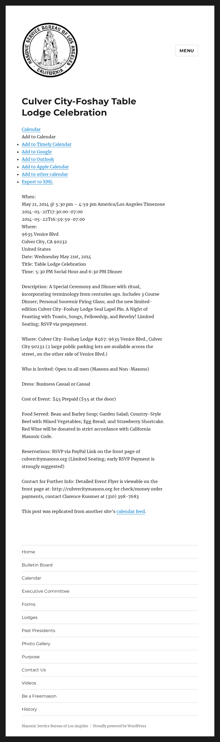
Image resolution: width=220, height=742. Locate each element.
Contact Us (34, 669)
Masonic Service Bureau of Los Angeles (55, 726)
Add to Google (37, 151)
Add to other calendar (45, 174)
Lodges (30, 617)
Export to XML (37, 181)
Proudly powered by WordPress (119, 726)
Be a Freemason (39, 696)
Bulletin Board (37, 565)
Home (28, 551)
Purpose (31, 656)
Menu (186, 50)
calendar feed (130, 511)
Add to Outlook (38, 159)
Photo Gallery (36, 643)
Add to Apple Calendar (45, 166)
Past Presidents (38, 630)
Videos (29, 683)
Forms (28, 604)
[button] (39, 136)
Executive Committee (45, 591)
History (29, 709)
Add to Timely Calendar (46, 144)
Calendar (31, 578)
